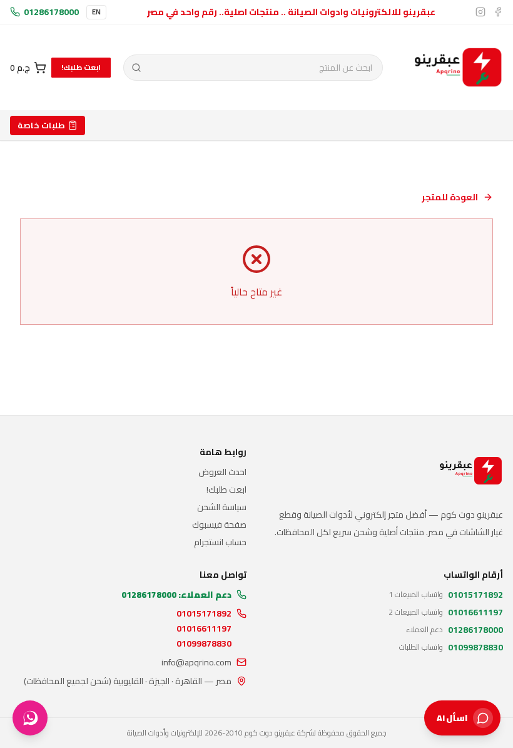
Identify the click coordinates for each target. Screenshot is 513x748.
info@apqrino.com (196, 662)
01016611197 (203, 628)
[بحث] (136, 67)
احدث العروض (222, 472)
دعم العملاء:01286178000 (176, 594)
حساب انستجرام (220, 542)
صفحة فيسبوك (219, 524)
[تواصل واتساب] (30, 717)
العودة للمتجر (450, 197)
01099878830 (203, 643)
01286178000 (51, 12)
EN (96, 12)
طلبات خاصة (41, 125)
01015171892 (203, 613)
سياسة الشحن (221, 507)
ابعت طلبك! (81, 67)
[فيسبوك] (498, 12)
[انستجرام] (480, 12)
